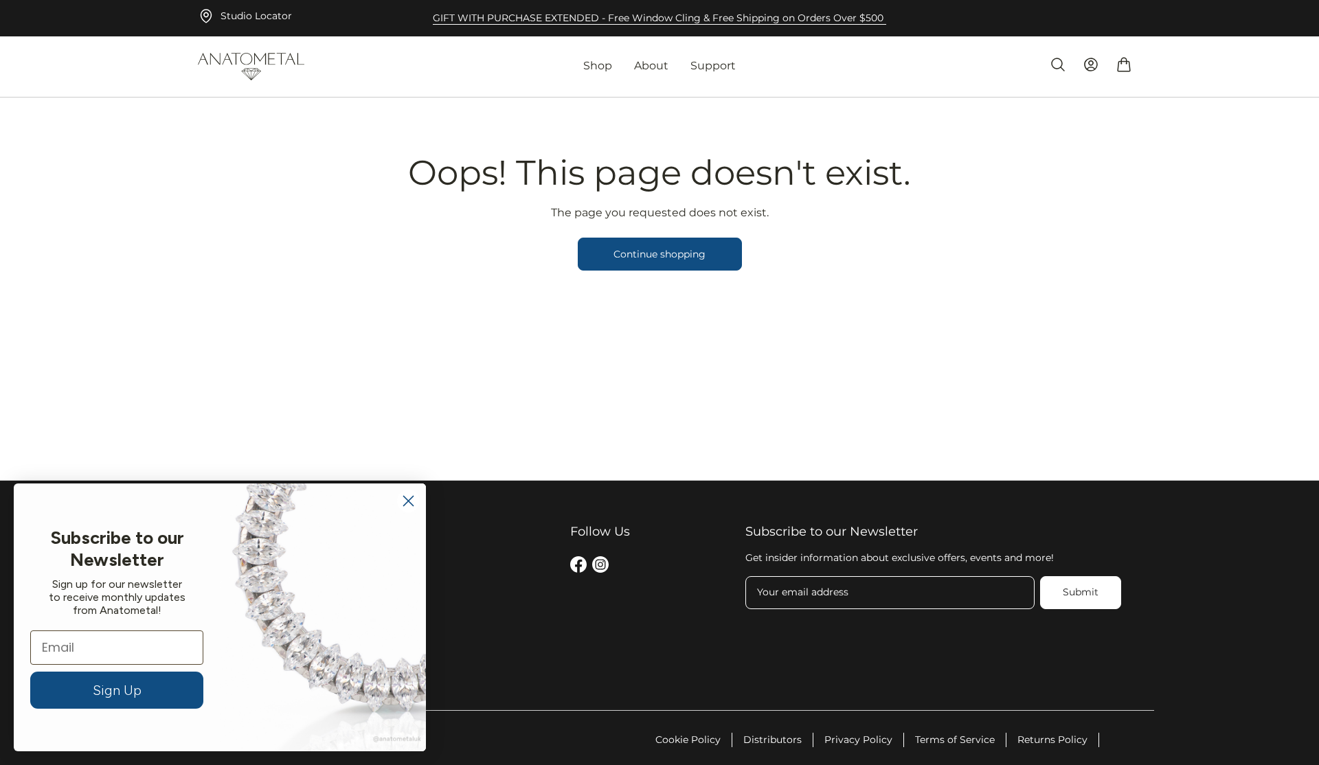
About (651, 65)
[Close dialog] (408, 501)
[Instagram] (600, 567)
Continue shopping (659, 254)
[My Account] (1091, 64)
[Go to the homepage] (251, 66)
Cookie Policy (688, 739)
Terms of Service (955, 739)
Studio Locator (256, 16)
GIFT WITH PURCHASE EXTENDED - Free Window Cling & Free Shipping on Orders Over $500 (659, 18)
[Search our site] (1058, 64)
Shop (597, 65)
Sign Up (117, 690)
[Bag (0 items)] (1124, 64)
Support (713, 65)
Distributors (772, 739)
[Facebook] (578, 567)
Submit (1080, 592)
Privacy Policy (858, 739)
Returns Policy (1052, 739)
